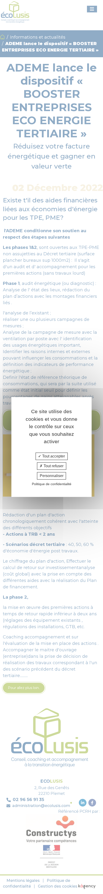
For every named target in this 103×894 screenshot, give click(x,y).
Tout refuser (53, 466)
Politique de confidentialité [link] (51, 484)
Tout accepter (53, 456)
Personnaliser (51, 476)
